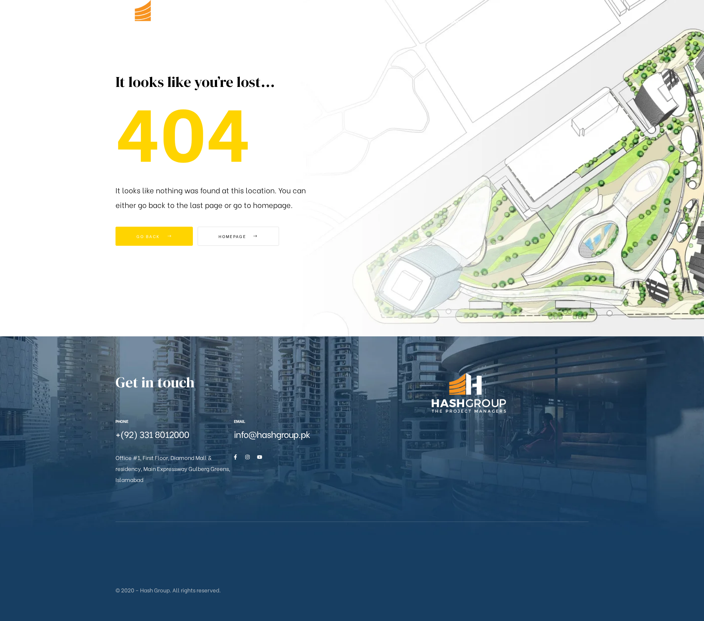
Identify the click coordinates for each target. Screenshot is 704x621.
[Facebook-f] (235, 457)
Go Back (149, 236)
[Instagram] (247, 457)
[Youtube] (259, 457)
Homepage (233, 236)
